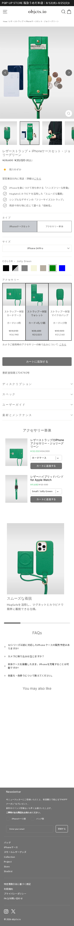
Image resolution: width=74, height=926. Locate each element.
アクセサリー (10, 280)
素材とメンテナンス (17, 415)
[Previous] (5, 72)
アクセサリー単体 (54, 226)
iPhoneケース (11, 847)
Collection (9, 857)
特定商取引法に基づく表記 (17, 884)
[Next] (69, 72)
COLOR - (17, 261)
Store (7, 866)
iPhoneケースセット (19, 226)
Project (8, 861)
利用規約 (8, 889)
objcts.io (16, 919)
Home (5, 21)
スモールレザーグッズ (15, 852)
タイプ (6, 218)
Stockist (8, 871)
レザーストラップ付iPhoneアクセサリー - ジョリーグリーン (47, 443)
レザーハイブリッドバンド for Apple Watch (47, 478)
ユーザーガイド (14, 404)
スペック (9, 394)
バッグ (7, 842)
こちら (37, 178)
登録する (62, 829)
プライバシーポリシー (15, 893)
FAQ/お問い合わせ (13, 898)
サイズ (6, 242)
